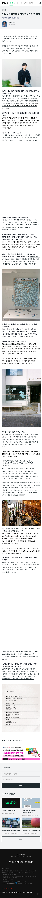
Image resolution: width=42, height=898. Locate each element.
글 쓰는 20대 (18, 3)
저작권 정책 (11, 892)
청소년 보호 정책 (20, 892)
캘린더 (31, 3)
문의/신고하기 (29, 862)
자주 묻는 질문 (19, 862)
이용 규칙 (29, 892)
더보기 (21, 839)
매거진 (11, 3)
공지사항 (11, 862)
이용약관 (4, 892)
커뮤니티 (25, 3)
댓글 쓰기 (21, 786)
